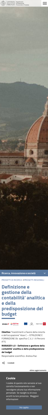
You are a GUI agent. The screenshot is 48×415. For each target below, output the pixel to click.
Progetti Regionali (34, 279)
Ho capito (24, 407)
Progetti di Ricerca (12, 279)
